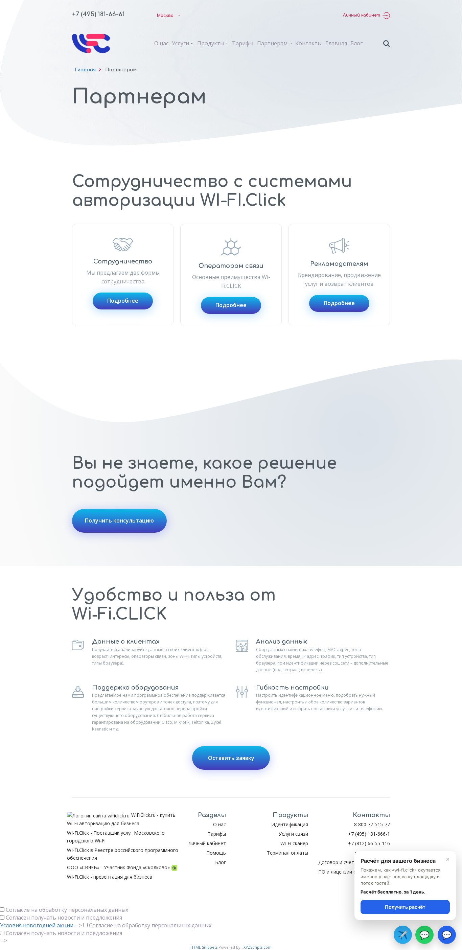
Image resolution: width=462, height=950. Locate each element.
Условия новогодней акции (36, 925)
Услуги (180, 43)
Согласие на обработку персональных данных (67, 909)
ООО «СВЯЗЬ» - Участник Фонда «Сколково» (118, 867)
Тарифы (242, 43)
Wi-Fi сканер (294, 843)
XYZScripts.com (258, 947)
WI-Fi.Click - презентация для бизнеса (109, 877)
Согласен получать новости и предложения (64, 917)
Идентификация (289, 824)
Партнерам (272, 43)
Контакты (308, 43)
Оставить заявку (231, 758)
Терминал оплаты (287, 853)
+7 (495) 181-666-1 (369, 834)
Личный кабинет (361, 15)
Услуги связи (293, 834)
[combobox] (167, 15)
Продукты (210, 43)
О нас (161, 43)
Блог (356, 43)
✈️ (403, 934)
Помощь (216, 853)
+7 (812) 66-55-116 (369, 843)
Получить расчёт (405, 907)
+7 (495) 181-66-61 (98, 14)
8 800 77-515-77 (372, 824)
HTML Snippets (203, 947)
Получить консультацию (119, 520)
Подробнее (122, 300)
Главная (336, 43)
